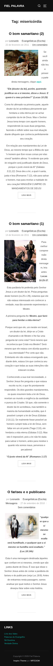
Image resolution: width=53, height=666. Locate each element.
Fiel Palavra (14, 5)
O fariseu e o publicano (26, 492)
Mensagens (11, 503)
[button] (21, 63)
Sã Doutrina (9, 640)
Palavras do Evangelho (14, 637)
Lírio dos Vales (10, 634)
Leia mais (28, 195)
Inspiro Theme (19, 661)
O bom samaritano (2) (26, 34)
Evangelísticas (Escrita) (33, 41)
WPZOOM (35, 661)
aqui (38, 82)
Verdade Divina (11, 643)
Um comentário (39, 45)
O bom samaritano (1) (26, 224)
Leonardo (14, 41)
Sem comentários (26, 507)
